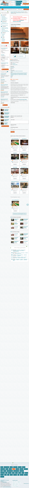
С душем (3, 35)
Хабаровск (21, 474)
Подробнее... (3, 52)
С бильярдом (3, 39)
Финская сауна (22, 11)
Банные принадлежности (14, 73)
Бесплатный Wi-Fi (21, 73)
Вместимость (18, 7)
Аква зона (10, 7)
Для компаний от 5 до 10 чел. (4, 23)
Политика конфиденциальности (7, 486)
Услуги (25, 7)
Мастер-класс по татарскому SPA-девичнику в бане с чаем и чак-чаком (6, 114)
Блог (16, 482)
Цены (14, 7)
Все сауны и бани (19, 1)
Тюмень (11, 474)
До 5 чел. (18, 252)
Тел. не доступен (20, 56)
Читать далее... (2, 89)
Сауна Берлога (24, 138)
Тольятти (2, 474)
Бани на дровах (22, 250)
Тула (8, 474)
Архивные (18, 482)
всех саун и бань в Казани (23, 99)
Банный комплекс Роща (24, 181)
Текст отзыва (13, 119)
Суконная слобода (18, 12)
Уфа (18, 474)
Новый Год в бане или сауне (5, 31)
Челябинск (25, 474)
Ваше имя (12, 117)
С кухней (17, 259)
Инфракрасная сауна (16, 251)
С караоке (3, 38)
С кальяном (3, 41)
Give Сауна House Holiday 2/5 (11, 125)
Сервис (22, 7)
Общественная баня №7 (4, 84)
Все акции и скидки (5, 69)
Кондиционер (25, 74)
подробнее (15, 164)
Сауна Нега (2, 54)
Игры (27, 7)
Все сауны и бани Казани (14, 11)
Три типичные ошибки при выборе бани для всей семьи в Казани (6, 110)
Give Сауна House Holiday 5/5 (13, 125)
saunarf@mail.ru (21, 20)
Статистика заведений (16, 486)
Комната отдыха (21, 74)
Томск (5, 474)
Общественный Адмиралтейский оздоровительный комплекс (26, 220)
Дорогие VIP (3, 29)
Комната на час (16, 74)
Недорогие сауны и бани (5, 28)
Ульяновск (15, 474)
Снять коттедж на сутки (5, 30)
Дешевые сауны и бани (5, 27)
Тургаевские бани (3, 73)
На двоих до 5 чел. (4, 22)
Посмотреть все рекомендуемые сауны (19, 213)
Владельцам (18, 4)
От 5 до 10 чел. (22, 252)
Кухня (11, 77)
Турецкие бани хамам (16, 250)
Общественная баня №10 (26, 227)
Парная (8, 7)
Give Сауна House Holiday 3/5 (12, 125)
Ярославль (2, 476)
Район (2, 7)
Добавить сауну (26, 3)
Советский (12, 12)
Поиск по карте (19, 3)
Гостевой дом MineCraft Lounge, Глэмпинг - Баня (16, 238)
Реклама (14, 482)
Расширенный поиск (5, 42)
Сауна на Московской (15, 138)
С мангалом (3, 40)
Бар (18, 73)
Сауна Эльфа (3, 79)
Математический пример (14, 127)
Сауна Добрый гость (24, 167)
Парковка (12, 75)
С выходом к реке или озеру (21, 257)
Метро (5, 7)
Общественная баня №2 (15, 181)
